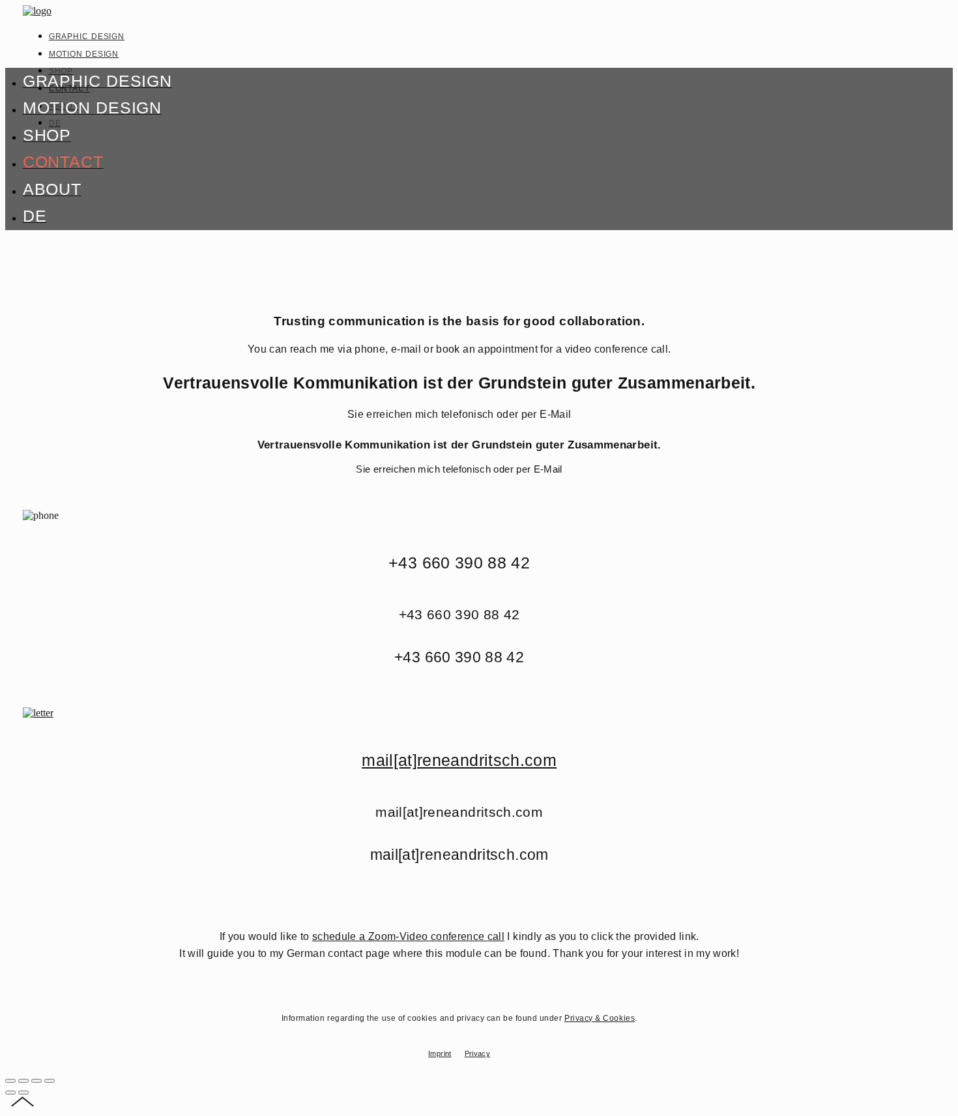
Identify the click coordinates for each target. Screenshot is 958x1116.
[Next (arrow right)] (23, 1092)
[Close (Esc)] (10, 1081)
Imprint (440, 1053)
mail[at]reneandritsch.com (459, 760)
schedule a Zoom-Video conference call (408, 936)
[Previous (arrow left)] (10, 1092)
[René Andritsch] (37, 10)
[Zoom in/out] (49, 1081)
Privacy (478, 1053)
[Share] (23, 1081)
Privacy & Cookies (599, 1018)
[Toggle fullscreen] (36, 1081)
